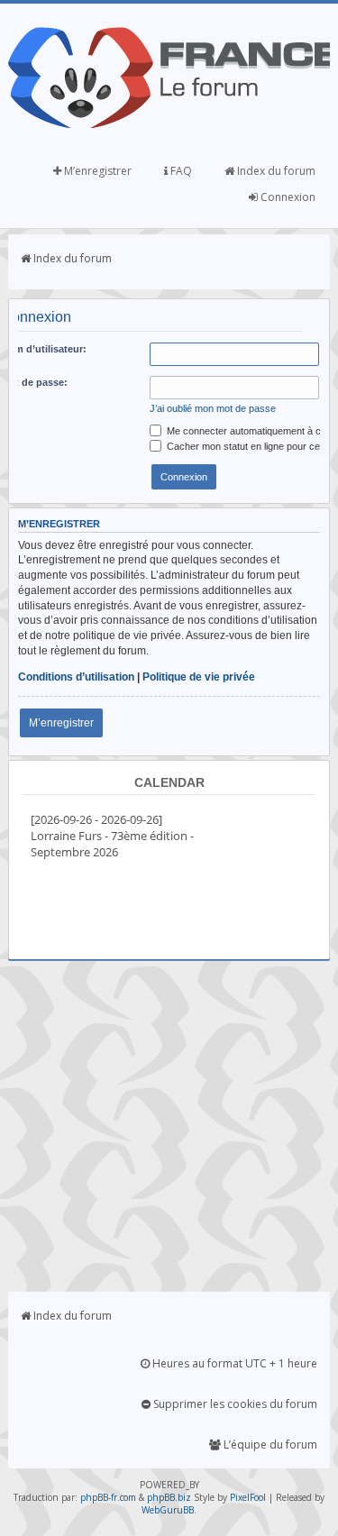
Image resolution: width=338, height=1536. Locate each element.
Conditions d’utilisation (76, 677)
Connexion (286, 197)
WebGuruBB (168, 1510)
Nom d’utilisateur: (44, 348)
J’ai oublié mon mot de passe (213, 408)
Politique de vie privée (198, 677)
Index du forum (274, 170)
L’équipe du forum (269, 1444)
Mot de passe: (34, 382)
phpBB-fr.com (108, 1497)
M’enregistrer (96, 170)
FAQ (180, 170)
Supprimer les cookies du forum (234, 1404)
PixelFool (248, 1497)
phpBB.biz (169, 1497)
